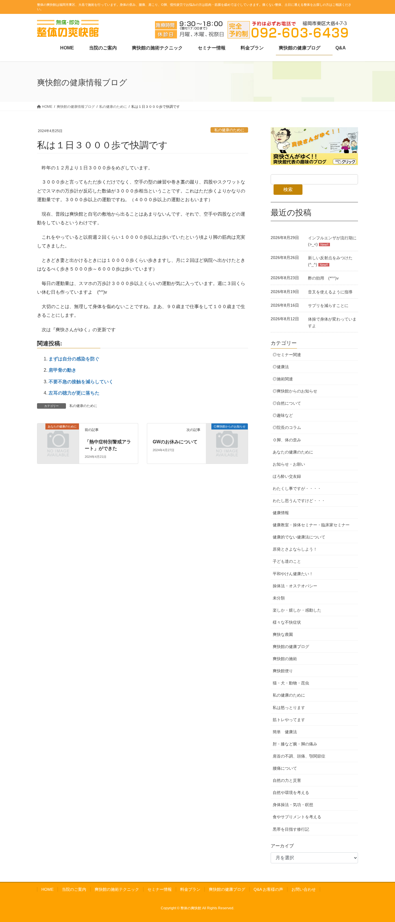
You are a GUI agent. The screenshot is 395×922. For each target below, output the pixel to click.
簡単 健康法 (285, 732)
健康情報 (281, 512)
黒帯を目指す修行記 (291, 829)
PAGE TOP (380, 889)
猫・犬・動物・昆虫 (291, 683)
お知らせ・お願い (289, 464)
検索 (288, 189)
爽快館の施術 (285, 658)
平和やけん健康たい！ (293, 573)
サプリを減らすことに (328, 305)
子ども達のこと (287, 561)
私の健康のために (229, 130)
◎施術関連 (283, 379)
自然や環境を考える (291, 792)
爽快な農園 (283, 634)
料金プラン (190, 889)
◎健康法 (281, 366)
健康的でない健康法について (299, 537)
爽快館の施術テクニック (117, 889)
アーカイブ (282, 845)
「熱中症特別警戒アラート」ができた (108, 444)
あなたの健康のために (293, 452)
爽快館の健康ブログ (291, 646)
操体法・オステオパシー (295, 586)
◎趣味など (283, 415)
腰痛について (285, 768)
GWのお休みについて (175, 441)
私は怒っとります (289, 707)
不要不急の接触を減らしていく (81, 381)
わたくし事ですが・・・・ (297, 488)
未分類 (279, 598)
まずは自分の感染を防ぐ (74, 358)
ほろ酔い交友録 (287, 476)
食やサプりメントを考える (297, 816)
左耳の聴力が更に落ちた (74, 392)
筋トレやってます (289, 719)
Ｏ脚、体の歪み (287, 440)
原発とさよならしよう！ (295, 549)
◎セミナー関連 (287, 354)
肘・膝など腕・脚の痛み (295, 744)
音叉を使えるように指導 (330, 292)
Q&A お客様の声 (268, 889)
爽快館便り (283, 671)
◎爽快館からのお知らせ (295, 391)
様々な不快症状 (287, 622)
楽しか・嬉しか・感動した (297, 610)
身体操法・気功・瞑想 (293, 804)
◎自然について (287, 403)
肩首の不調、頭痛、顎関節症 (299, 756)
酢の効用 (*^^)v (323, 278)
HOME (47, 889)
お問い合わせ (303, 889)
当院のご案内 (74, 889)
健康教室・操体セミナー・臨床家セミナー (311, 525)
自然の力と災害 (287, 780)
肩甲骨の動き (62, 370)
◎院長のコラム (287, 427)
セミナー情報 (159, 889)
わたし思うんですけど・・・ (299, 500)
